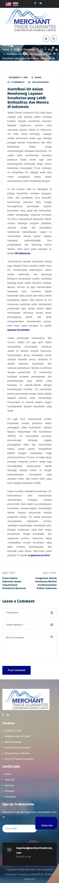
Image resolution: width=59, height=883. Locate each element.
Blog (50, 49)
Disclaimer (10, 796)
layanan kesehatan (18, 329)
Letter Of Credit (13, 730)
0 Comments (17, 82)
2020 (16, 49)
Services (9, 785)
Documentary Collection (17, 753)
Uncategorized (40, 82)
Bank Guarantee (13, 742)
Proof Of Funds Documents (19, 759)
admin (37, 77)
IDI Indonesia (22, 253)
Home (5, 49)
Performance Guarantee (17, 747)
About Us (10, 779)
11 (41, 49)
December (30, 49)
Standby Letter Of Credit (17, 736)
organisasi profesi (39, 555)
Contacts (10, 791)
